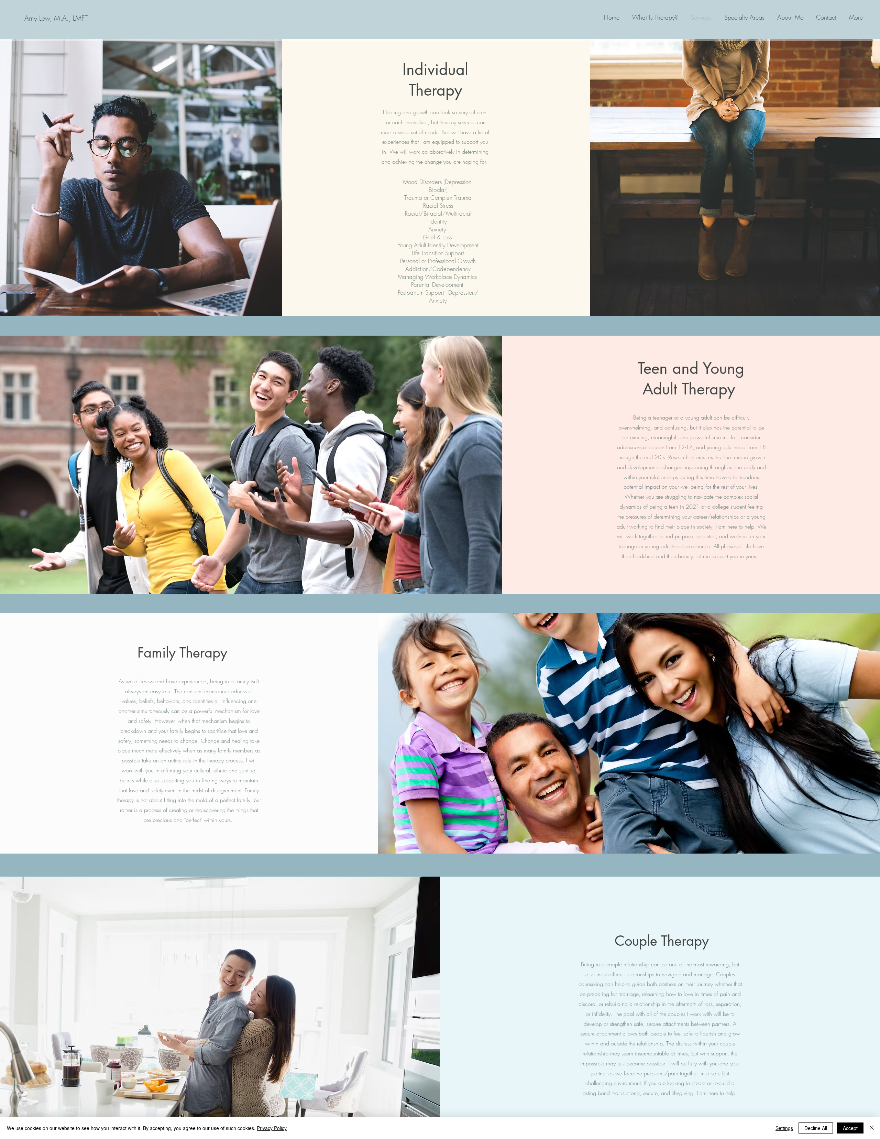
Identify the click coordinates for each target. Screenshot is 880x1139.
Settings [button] (784, 1128)
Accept (850, 1128)
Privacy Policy (272, 1128)
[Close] (872, 1127)
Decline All (815, 1128)
